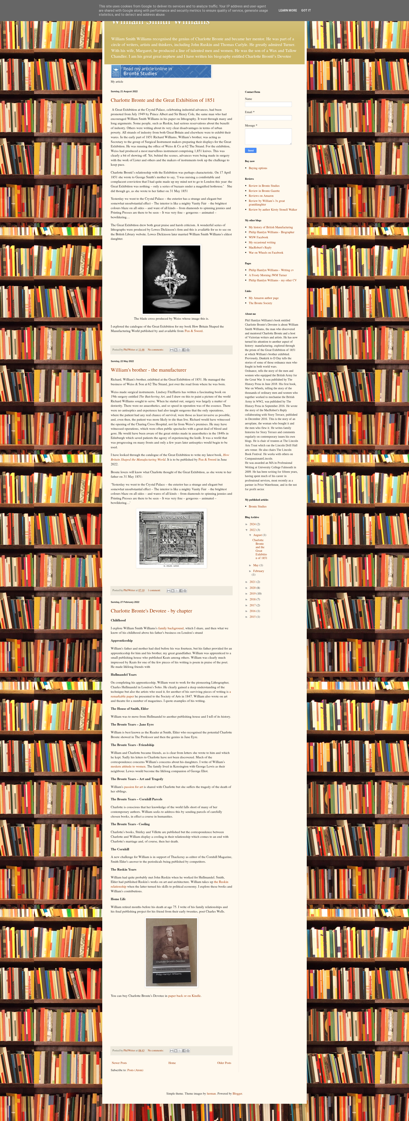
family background (171, 628)
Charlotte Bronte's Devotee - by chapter (151, 610)
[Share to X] (180, 350)
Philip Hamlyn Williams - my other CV (273, 280)
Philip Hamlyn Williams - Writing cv (271, 270)
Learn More (288, 10)
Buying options (258, 168)
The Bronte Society (260, 303)
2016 (253, 611)
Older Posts (224, 1063)
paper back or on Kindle (184, 995)
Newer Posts (119, 1063)
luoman (211, 1093)
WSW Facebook (258, 237)
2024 (253, 524)
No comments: (156, 349)
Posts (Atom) (135, 1070)
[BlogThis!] (176, 350)
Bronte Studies (257, 506)
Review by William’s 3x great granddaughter (267, 202)
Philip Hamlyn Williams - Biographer (271, 232)
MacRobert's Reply (260, 247)
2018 (253, 599)
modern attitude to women (128, 766)
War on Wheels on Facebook (266, 252)
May (256, 565)
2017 (253, 605)
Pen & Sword (194, 331)
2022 (253, 530)
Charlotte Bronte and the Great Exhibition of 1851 (163, 99)
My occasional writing (262, 242)
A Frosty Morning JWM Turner (268, 275)
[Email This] (172, 350)
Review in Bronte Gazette (264, 191)
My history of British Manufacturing (271, 227)
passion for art (134, 787)
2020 (253, 588)
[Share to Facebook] (184, 350)
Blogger (237, 1093)
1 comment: (154, 590)
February (258, 571)
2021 (253, 582)
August (258, 535)
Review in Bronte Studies (264, 186)
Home (172, 1063)
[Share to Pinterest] (188, 350)
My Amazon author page (264, 298)
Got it (306, 10)
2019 (253, 593)
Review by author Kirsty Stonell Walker (273, 209)
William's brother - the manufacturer (148, 369)
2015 (253, 617)
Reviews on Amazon (261, 196)
